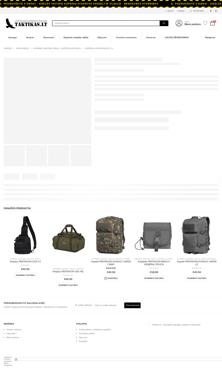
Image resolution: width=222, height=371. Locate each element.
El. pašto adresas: (84, 305)
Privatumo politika (87, 333)
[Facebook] (211, 11)
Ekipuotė (102, 37)
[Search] (164, 23)
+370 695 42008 (198, 11)
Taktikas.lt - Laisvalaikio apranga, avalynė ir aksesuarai (176, 325)
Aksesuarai (48, 37)
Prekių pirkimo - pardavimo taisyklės (95, 329)
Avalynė (30, 37)
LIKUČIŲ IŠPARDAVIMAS (177, 37)
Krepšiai (13, 259)
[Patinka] (205, 23)
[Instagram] (216, 11)
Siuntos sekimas (14, 329)
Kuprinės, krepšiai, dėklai (76, 37)
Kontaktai (181, 11)
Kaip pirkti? (11, 333)
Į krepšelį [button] (112, 278)
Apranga (12, 37)
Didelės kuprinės (122, 259)
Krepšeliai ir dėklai (166, 259)
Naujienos (210, 37)
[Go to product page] (25, 235)
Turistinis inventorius (126, 37)
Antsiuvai (150, 37)
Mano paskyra (13, 337)
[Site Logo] (26, 23)
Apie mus (170, 11)
